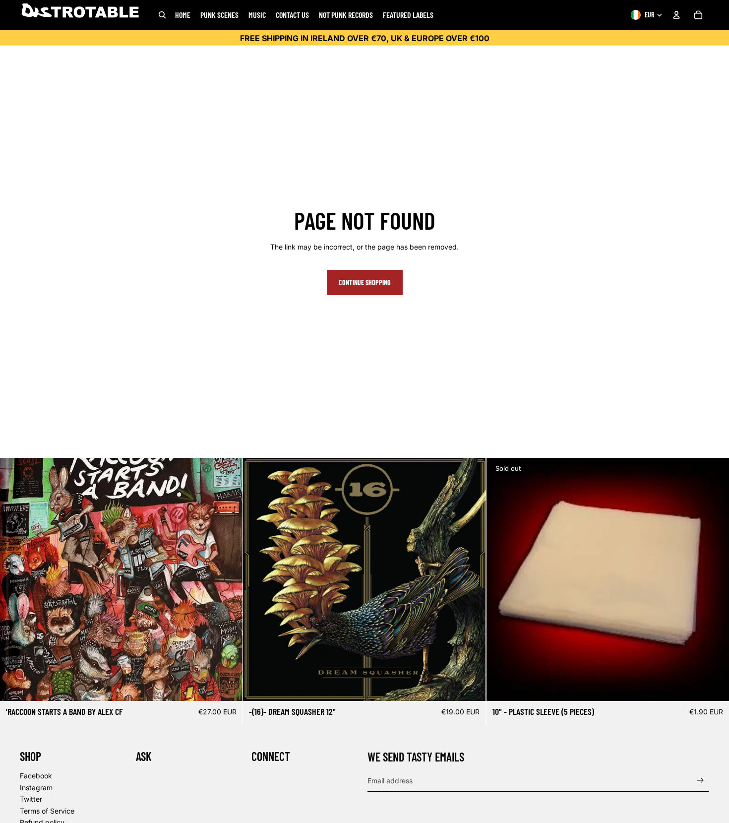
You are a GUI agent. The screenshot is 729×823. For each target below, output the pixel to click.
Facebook (36, 775)
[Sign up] (700, 780)
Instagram (36, 787)
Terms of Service (47, 811)
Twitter (31, 799)
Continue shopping (365, 282)
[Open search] (162, 15)
